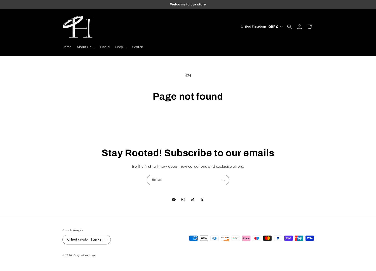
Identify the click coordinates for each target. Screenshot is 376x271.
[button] (85, 47)
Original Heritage (85, 255)
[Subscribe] (224, 180)
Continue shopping (188, 119)
